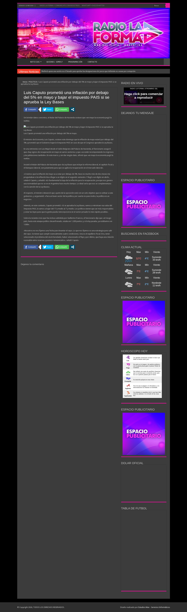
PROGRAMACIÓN (75, 62)
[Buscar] (168, 5)
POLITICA (33, 82)
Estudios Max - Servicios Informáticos (154, 607)
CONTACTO (92, 62)
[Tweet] (47, 109)
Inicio (24, 82)
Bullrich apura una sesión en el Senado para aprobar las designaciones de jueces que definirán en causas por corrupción (88, 71)
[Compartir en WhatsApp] (62, 109)
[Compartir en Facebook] (31, 109)
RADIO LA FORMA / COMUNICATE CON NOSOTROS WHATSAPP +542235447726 (71, 6)
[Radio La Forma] (93, 33)
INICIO (22, 61)
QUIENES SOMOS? (54, 62)
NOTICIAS (35, 62)
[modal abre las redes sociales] (72, 109)
